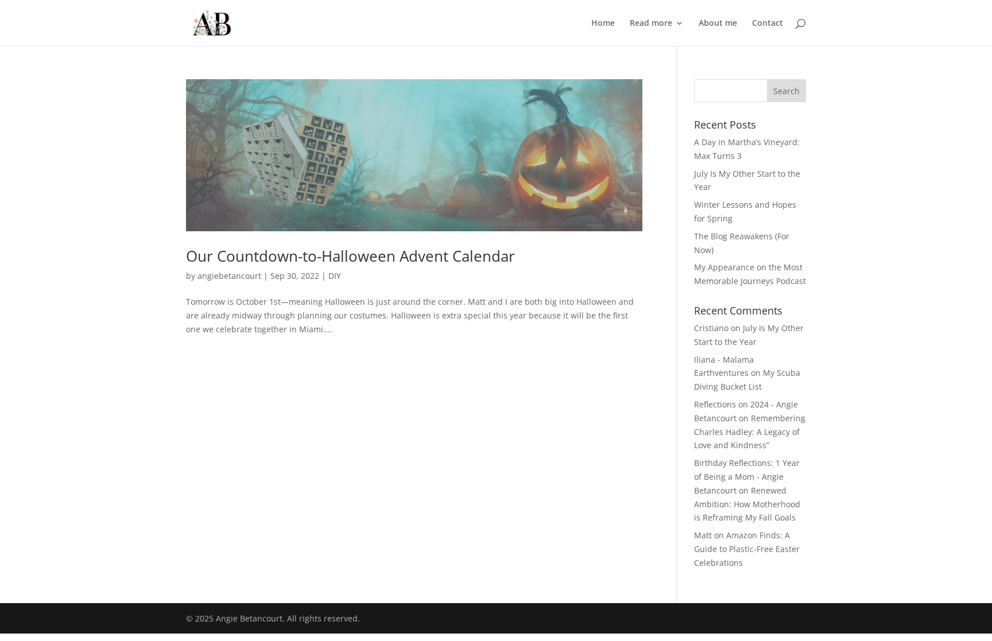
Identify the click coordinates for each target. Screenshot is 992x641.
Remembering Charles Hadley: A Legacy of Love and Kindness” (749, 432)
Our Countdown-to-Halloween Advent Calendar (350, 256)
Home (603, 23)
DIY (334, 275)
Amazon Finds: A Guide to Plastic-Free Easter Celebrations (747, 549)
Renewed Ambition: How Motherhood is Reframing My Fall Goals (747, 504)
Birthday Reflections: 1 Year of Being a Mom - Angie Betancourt (747, 476)
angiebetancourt (229, 275)
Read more (651, 23)
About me (718, 23)
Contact (767, 23)
